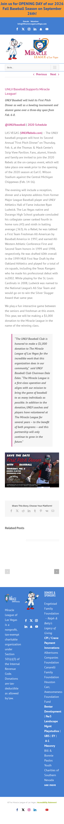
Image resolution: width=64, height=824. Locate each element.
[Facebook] (26, 620)
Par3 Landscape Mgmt (51, 721)
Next (53, 74)
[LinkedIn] (26, 626)
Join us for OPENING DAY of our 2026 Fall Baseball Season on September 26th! (32, 8)
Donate (26, 21)
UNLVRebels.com (31, 133)
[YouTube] (36, 626)
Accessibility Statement (47, 802)
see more (50, 785)
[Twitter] (31, 620)
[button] (7, 571)
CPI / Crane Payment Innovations (51, 643)
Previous (41, 74)
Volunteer (35, 21)
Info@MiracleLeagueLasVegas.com (32, 24)
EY (53, 736)
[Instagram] (36, 620)
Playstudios (51, 731)
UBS (47, 736)
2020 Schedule (37, 125)
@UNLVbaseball (15, 125)
